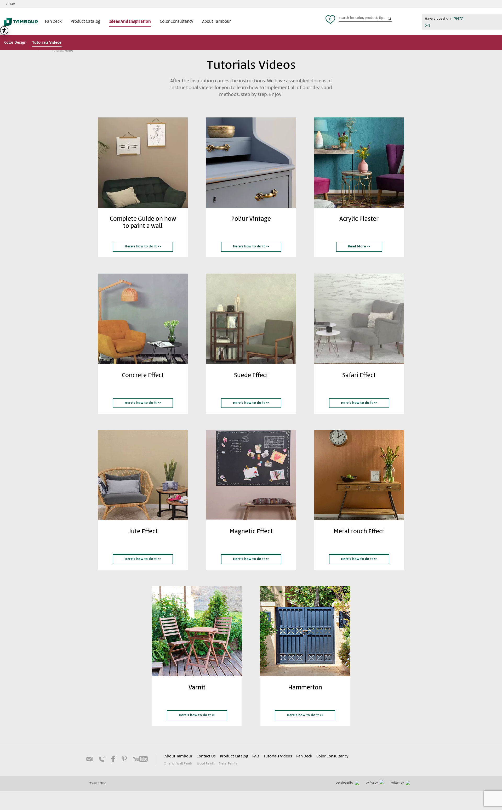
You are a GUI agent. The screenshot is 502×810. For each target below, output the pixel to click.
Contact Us (206, 756)
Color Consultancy (176, 22)
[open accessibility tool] (4, 30)
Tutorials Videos (46, 42)
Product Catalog (85, 22)
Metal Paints (228, 763)
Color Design (15, 42)
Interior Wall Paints (178, 763)
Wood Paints (206, 763)
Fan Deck (53, 22)
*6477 (458, 18)
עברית (10, 3)
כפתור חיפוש (389, 18)
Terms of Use (97, 783)
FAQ (255, 756)
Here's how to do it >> (143, 246)
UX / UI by (372, 783)
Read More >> (359, 246)
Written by (397, 783)
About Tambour (216, 22)
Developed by (345, 783)
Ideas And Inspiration (130, 22)
